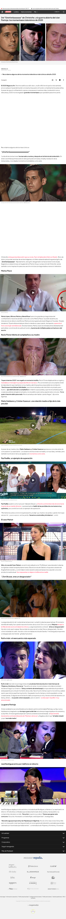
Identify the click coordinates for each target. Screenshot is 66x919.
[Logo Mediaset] (33, 859)
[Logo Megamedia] (33, 905)
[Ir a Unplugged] (8, 12)
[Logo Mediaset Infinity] (12, 866)
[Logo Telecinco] (33, 866)
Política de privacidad (23, 896)
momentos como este (37, 454)
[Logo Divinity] (12, 872)
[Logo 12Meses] (53, 883)
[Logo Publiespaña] (33, 889)
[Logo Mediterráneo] (53, 888)
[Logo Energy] (33, 877)
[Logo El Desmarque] (33, 871)
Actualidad (5, 833)
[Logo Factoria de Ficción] (53, 872)
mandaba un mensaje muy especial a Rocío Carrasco (19, 383)
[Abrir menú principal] (63, 12)
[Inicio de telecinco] (2, 12)
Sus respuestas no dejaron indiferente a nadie (32, 572)
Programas (5, 838)
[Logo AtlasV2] (12, 889)
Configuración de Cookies (36, 896)
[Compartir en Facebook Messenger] (59, 80)
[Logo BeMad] (53, 877)
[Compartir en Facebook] (63, 80)
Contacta (33, 898)
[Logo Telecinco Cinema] (33, 883)
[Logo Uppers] (13, 883)
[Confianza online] (33, 913)
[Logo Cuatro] (53, 866)
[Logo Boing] (12, 877)
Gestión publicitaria (57, 896)
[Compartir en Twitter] (56, 80)
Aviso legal (2, 896)
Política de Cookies (47, 896)
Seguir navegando (8, 846)
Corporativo (6, 842)
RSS (64, 896)
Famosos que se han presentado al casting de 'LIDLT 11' (15, 8)
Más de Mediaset (7, 851)
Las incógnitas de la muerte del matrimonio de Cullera (46, 8)
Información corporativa (11, 896)
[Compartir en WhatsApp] (52, 80)
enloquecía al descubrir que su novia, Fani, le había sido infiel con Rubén (32, 257)
